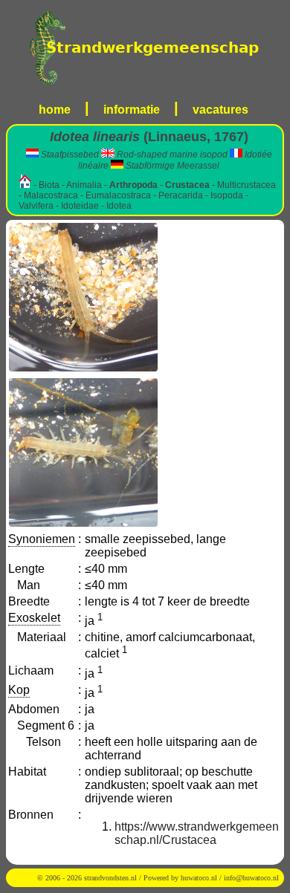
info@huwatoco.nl (251, 878)
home (55, 109)
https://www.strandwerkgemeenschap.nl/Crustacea (197, 833)
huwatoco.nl (199, 878)
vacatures (220, 109)
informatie (131, 109)
